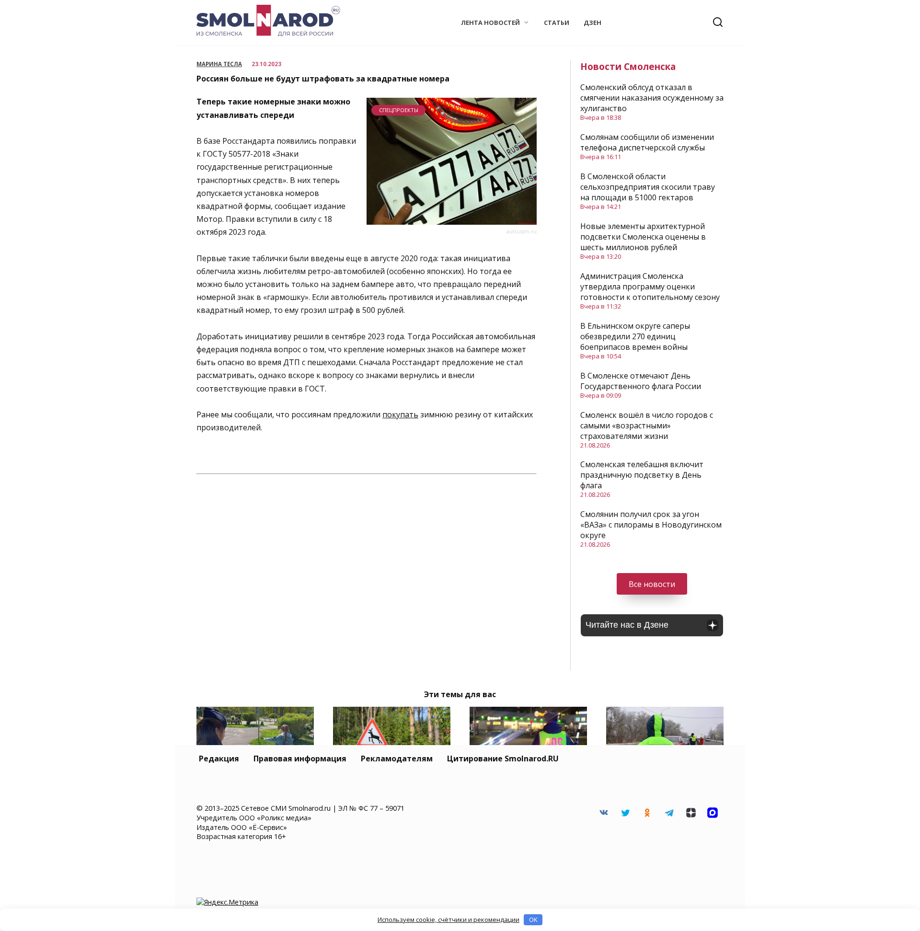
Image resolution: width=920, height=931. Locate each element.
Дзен (592, 22)
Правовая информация (299, 758)
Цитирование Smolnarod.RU (503, 758)
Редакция (219, 758)
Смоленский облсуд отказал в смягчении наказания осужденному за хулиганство (652, 98)
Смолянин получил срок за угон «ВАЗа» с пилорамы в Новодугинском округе (651, 524)
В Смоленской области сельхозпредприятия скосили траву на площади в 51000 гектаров (647, 187)
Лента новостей (490, 22)
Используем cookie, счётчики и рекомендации (448, 919)
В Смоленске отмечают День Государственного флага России (640, 380)
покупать (400, 414)
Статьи (556, 22)
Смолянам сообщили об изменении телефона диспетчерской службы (647, 142)
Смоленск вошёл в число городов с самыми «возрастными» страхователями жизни (646, 425)
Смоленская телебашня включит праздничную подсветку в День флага (641, 475)
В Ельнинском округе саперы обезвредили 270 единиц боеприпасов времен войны (635, 336)
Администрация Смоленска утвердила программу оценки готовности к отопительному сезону (650, 286)
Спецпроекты (398, 110)
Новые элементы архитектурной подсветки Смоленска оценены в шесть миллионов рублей (643, 237)
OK (533, 919)
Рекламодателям (397, 758)
